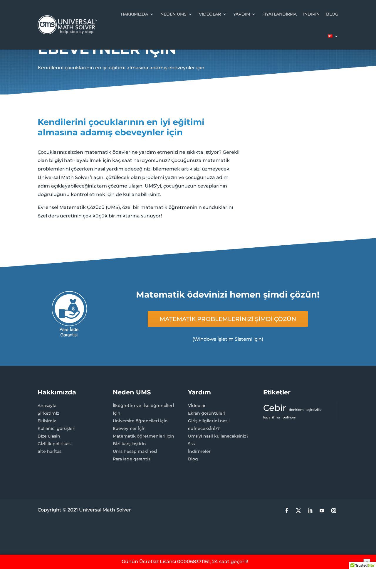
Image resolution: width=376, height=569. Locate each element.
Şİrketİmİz (48, 413)
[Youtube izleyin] (322, 510)
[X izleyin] (298, 510)
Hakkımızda (134, 14)
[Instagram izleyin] (333, 510)
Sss (191, 443)
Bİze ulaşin (49, 436)
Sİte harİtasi (50, 451)
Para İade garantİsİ (132, 459)
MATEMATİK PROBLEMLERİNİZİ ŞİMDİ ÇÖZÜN (228, 319)
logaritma (271, 417)
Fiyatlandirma (279, 14)
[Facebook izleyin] (286, 510)
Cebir (274, 408)
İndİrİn (311, 14)
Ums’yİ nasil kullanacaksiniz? (218, 436)
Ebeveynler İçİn (129, 428)
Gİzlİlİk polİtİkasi (55, 443)
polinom (289, 417)
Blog (332, 14)
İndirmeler (199, 451)
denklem (296, 410)
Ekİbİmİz (47, 420)
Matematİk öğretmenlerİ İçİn (143, 436)
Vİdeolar (197, 405)
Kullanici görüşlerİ (56, 428)
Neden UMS (173, 14)
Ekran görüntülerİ (206, 413)
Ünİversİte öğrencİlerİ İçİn (140, 420)
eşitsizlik (313, 410)
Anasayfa (47, 405)
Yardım (241, 14)
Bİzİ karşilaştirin (129, 443)
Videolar (210, 14)
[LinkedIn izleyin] (310, 510)
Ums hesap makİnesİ (135, 451)
